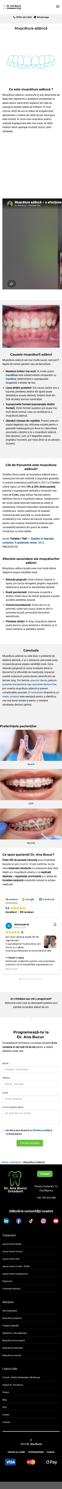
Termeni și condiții (41, 1130)
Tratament (9, 1235)
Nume (5, 1063)
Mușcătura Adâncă (11, 1318)
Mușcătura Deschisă (12, 1348)
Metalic (31, 843)
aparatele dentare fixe (44, 684)
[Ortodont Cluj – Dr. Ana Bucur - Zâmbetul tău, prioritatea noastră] (11, 7)
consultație (37, 692)
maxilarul (11, 378)
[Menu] (58, 6)
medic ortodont (10, 696)
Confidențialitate (14, 1134)
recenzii (24, 864)
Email (5, 1092)
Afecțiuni (16, 1162)
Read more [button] (11, 969)
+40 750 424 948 (46, 1197)
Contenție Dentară (11, 1288)
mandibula (12, 375)
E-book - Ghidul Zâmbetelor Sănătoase (21, 1377)
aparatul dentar (38, 680)
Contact (6, 1422)
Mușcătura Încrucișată (13, 1340)
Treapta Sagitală (10, 1325)
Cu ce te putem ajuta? (13, 1107)
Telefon (6, 1078)
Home (5, 1162)
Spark (31, 764)
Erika (17, 924)
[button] (28, 899)
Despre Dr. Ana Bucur (12, 1385)
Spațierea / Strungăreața (14, 1333)
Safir (31, 803)
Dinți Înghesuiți (9, 1310)
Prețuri (5, 1392)
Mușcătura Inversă (11, 1355)
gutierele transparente (14, 684)
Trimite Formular (30, 1143)
